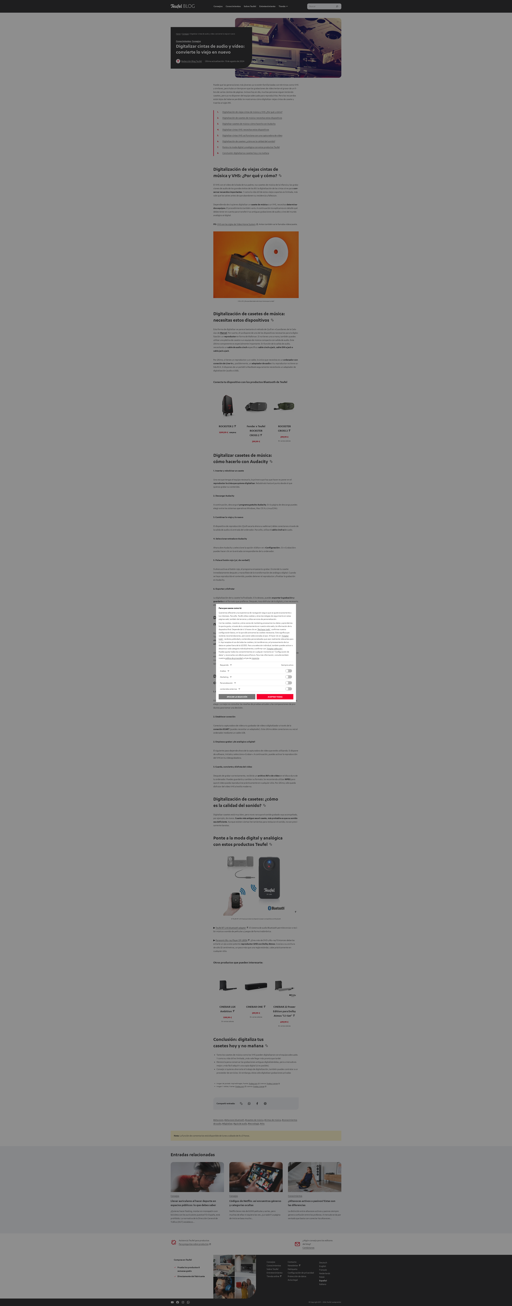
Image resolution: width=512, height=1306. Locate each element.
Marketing (224, 677)
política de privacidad (234, 658)
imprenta (255, 658)
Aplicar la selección (237, 697)
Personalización (226, 683)
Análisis (223, 671)
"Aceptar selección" (275, 648)
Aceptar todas (275, 697)
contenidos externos (228, 689)
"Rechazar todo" (263, 629)
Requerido (224, 665)
